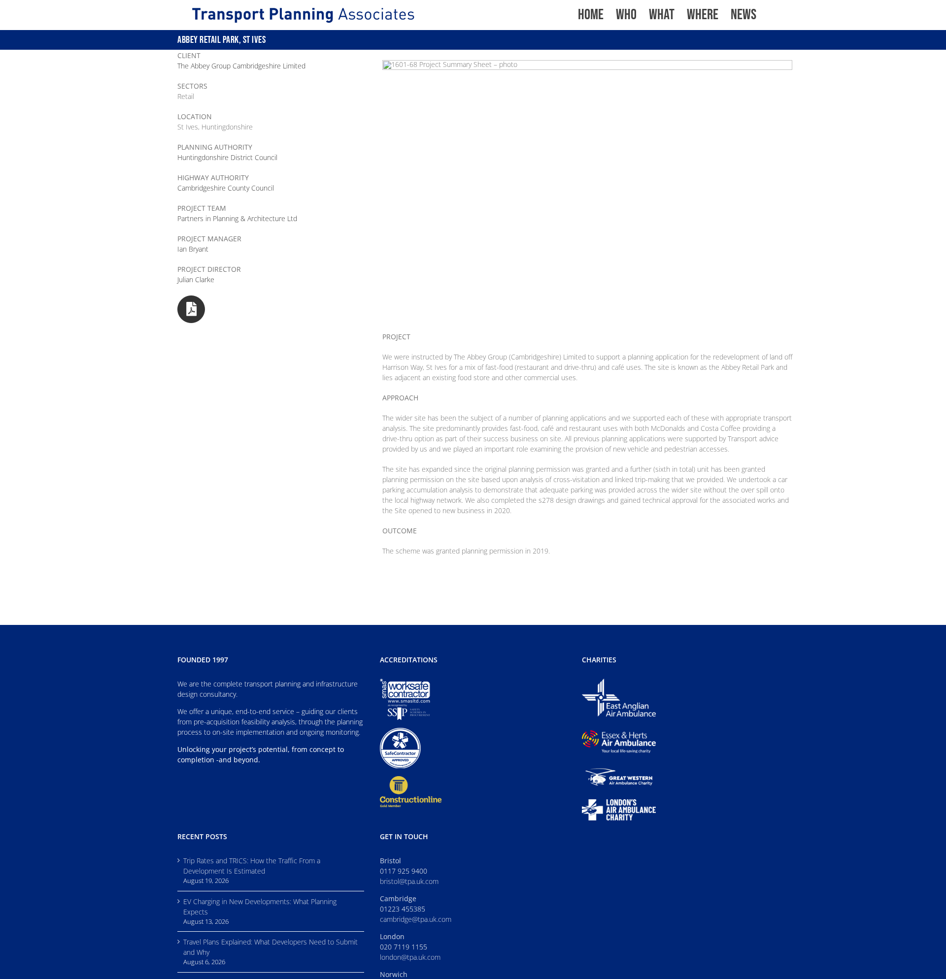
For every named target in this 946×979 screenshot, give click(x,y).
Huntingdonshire (227, 157)
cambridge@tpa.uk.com (415, 919)
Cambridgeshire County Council (225, 188)
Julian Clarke (195, 279)
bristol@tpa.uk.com (409, 881)
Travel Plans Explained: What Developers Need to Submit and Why (270, 947)
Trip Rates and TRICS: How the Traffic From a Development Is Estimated (251, 866)
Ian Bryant (192, 249)
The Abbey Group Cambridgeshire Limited (241, 65)
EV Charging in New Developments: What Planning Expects (260, 906)
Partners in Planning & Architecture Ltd (237, 218)
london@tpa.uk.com (410, 957)
